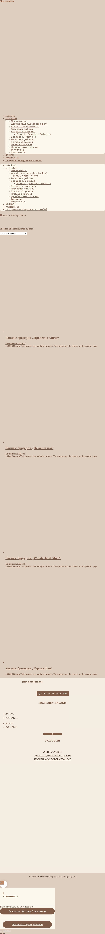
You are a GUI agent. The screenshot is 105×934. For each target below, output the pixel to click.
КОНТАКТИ (12, 157)
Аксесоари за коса (22, 129)
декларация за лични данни (52, 755)
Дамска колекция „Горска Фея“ (29, 124)
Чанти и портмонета (25, 126)
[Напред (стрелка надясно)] (4, 933)
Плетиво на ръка (21, 144)
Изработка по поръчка (25, 147)
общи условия (52, 752)
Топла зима (17, 149)
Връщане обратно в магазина (27, 911)
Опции (16, 346)
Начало (4, 215)
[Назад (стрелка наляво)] (1, 933)
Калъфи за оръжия (22, 142)
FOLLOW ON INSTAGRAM (54, 693)
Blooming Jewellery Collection (33, 134)
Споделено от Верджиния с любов (23, 160)
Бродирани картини (23, 137)
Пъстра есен (19, 121)
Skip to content (7, 1)
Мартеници (18, 152)
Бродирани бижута (23, 131)
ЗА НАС (9, 155)
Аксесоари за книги (22, 139)
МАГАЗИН (11, 118)
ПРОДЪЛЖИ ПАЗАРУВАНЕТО (27, 924)
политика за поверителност (52, 759)
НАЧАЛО (10, 115)
